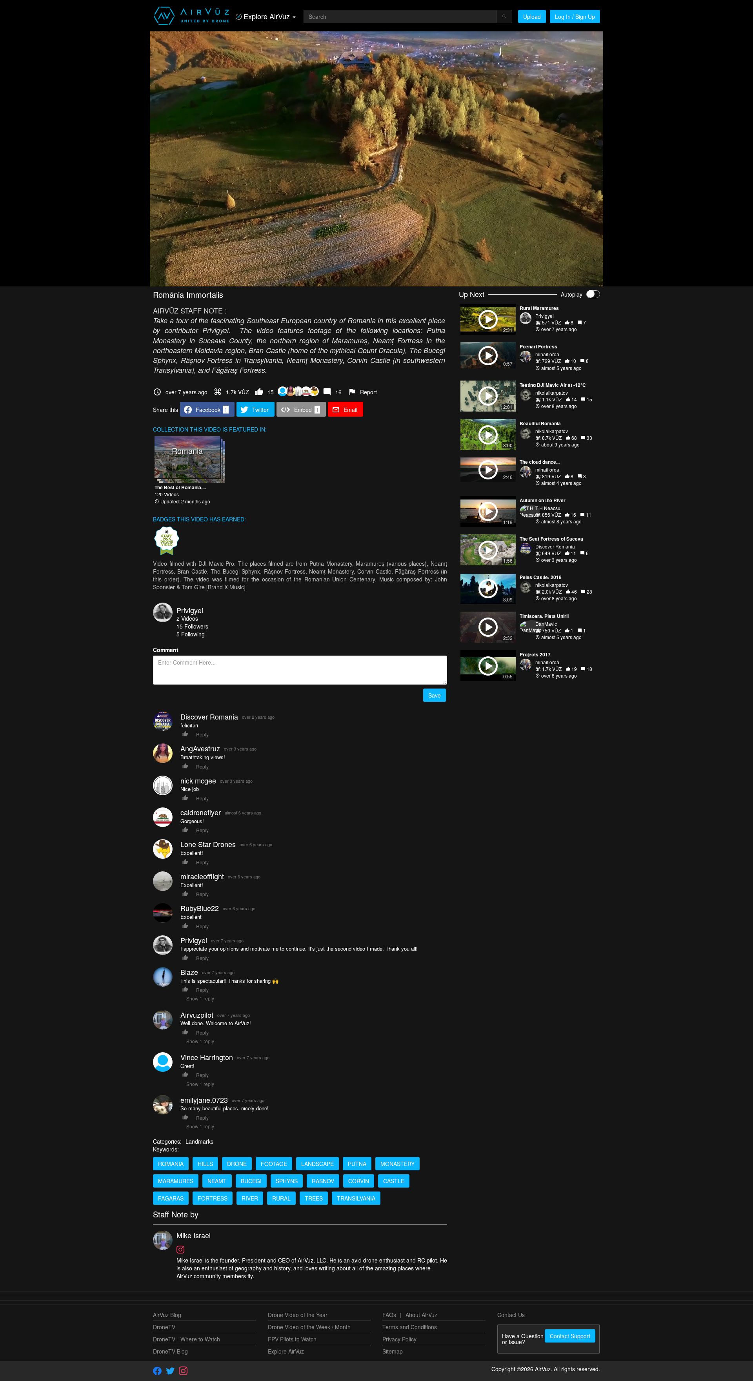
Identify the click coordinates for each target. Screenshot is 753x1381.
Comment (165, 650)
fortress (212, 1198)
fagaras (171, 1198)
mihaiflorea (547, 354)
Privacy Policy (399, 1339)
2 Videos (187, 618)
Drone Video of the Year (297, 1315)
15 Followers (192, 626)
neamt (217, 1181)
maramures (175, 1181)
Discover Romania (555, 546)
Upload (532, 16)
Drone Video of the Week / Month (309, 1327)
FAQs (389, 1315)
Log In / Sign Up (575, 16)
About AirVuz (421, 1315)
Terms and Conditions (409, 1327)
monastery (397, 1164)
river (250, 1198)
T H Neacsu (547, 508)
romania (171, 1164)
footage (274, 1164)
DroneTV (164, 1327)
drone (237, 1164)
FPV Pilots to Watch (292, 1339)
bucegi (251, 1181)
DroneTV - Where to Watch (186, 1339)
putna (357, 1164)
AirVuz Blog (167, 1315)
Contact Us (511, 1315)
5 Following (190, 634)
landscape (317, 1164)
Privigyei (189, 610)
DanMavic (546, 623)
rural (281, 1198)
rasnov (323, 1181)
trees (314, 1198)
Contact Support (570, 1336)
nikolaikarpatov (551, 392)
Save (434, 695)
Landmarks (199, 1141)
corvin (358, 1181)
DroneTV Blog (170, 1351)
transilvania (356, 1198)
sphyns (287, 1181)
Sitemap (392, 1351)
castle (393, 1181)
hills (205, 1164)
